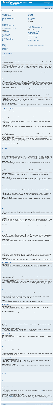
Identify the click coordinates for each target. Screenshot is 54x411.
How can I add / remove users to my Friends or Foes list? (35, 27)
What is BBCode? (4, 43)
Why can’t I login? (4, 13)
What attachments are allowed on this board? (33, 40)
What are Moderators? (30, 14)
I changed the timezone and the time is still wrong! (8, 25)
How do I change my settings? (5, 23)
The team (35, 404)
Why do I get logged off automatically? (6, 15)
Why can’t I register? (4, 20)
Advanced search (50, 3)
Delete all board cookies (40, 404)
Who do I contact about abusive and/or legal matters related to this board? (37, 45)
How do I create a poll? (4, 33)
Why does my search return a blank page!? (33, 31)
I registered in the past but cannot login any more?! (8, 18)
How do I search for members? (31, 32)
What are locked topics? (5, 49)
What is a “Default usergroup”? (31, 18)
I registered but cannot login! (5, 17)
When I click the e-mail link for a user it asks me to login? (9, 28)
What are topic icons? (4, 50)
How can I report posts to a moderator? (7, 38)
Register (49, 8)
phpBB (24, 405)
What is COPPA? (4, 19)
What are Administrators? (31, 13)
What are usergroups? (30, 15)
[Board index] (5, 2)
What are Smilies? (4, 45)
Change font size (51, 6)
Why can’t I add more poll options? (6, 34)
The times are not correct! (5, 24)
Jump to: (25, 402)
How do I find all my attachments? (32, 41)
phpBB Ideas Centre (40, 390)
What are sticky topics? (5, 48)
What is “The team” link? (31, 19)
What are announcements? (5, 47)
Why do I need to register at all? (6, 14)
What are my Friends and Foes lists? (32, 26)
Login (51, 8)
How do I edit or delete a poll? (5, 35)
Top (2, 57)
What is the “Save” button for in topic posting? (7, 39)
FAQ (46, 8)
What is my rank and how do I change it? (7, 27)
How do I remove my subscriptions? (32, 37)
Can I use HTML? (4, 44)
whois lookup (11, 396)
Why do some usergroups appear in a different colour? (34, 17)
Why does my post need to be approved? (7, 40)
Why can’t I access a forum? (5, 36)
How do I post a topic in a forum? (6, 31)
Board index (4, 404)
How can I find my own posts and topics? (33, 33)
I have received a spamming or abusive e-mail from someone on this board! (37, 23)
